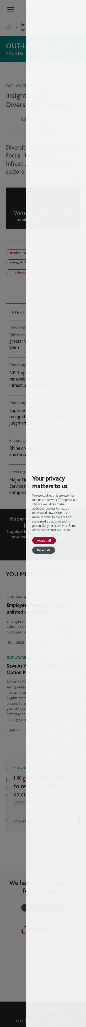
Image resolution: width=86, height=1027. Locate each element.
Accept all (44, 540)
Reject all (43, 550)
